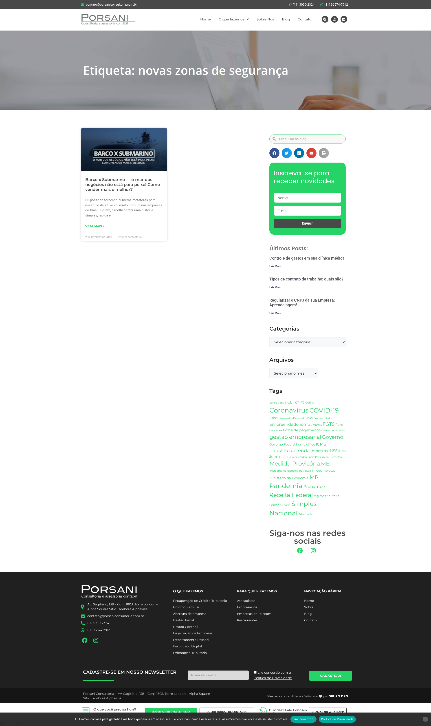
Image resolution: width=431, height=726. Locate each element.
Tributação (306, 514)
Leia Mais (275, 266)
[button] (274, 153)
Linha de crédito (297, 457)
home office (305, 444)
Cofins (309, 402)
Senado (285, 505)
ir (339, 451)
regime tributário (326, 496)
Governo (332, 437)
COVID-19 (324, 410)
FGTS (329, 424)
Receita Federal (291, 494)
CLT (290, 402)
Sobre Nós (265, 19)
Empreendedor (323, 418)
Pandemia (285, 486)
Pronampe (314, 486)
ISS (343, 451)
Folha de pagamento (302, 430)
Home (205, 19)
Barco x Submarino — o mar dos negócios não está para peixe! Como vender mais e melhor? (122, 184)
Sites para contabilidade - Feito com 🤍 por (307, 696)
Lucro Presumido (318, 457)
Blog (286, 19)
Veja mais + (95, 226)
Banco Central (277, 402)
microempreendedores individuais (290, 470)
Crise (273, 418)
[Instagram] (334, 19)
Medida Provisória (294, 463)
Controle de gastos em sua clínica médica (307, 258)
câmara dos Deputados (292, 418)
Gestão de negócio (333, 430)
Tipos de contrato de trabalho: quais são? (306, 279)
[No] (425, 719)
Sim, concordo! (303, 719)
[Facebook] (325, 19)
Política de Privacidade (337, 719)
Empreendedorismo (289, 424)
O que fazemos (231, 19)
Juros (273, 457)
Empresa (316, 424)
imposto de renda (289, 450)
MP (314, 477)
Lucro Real (336, 457)
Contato (305, 19)
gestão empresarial (295, 437)
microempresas (323, 470)
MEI (326, 464)
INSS (333, 450)
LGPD (282, 457)
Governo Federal (282, 444)
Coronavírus (288, 410)
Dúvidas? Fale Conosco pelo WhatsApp (288, 712)
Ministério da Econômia (289, 478)
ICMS (321, 444)
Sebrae (274, 505)
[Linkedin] (344, 19)
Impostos (319, 451)
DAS (310, 418)
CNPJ (299, 402)
